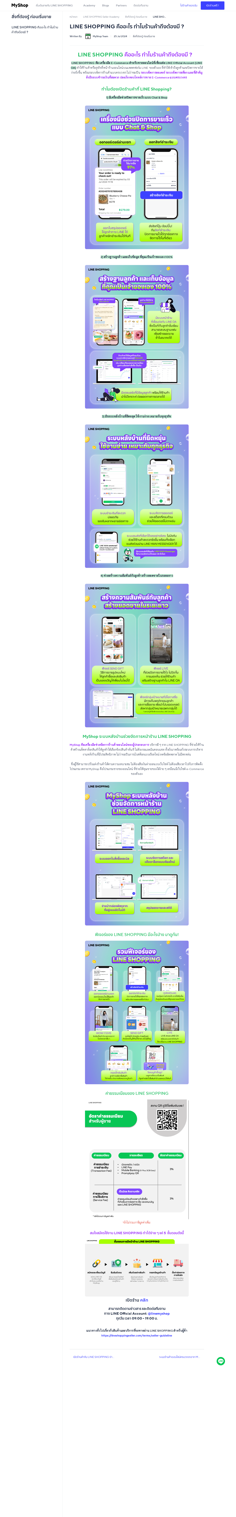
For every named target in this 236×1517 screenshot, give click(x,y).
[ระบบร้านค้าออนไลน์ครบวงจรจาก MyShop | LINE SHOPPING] (202, 1357)
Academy (89, 5)
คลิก (144, 1300)
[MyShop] (20, 5)
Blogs (105, 5)
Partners (121, 5)
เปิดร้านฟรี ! (212, 5)
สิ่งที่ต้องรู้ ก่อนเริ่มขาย (144, 36)
